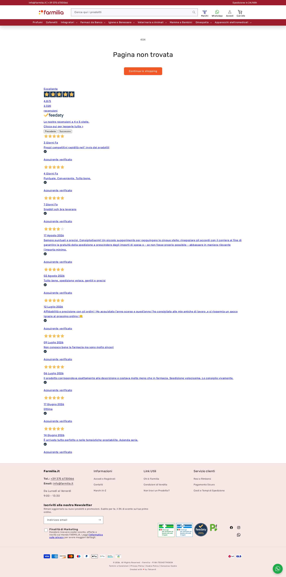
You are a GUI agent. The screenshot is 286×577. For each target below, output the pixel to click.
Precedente (50, 131)
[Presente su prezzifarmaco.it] (213, 531)
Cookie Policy (152, 566)
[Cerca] (194, 12)
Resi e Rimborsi (202, 479)
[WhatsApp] (217, 12)
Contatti (98, 484)
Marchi (204, 16)
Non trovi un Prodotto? (156, 490)
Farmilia (146, 562)
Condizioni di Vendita (155, 484)
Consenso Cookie (169, 566)
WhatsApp (217, 16)
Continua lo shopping (143, 71)
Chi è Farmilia (151, 479)
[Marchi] (204, 12)
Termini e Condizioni (119, 566)
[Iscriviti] (99, 520)
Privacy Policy (137, 566)
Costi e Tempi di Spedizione (209, 490)
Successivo (65, 131)
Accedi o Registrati (104, 479)
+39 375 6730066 (62, 478)
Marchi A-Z (100, 490)
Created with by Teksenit (143, 569)
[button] (240, 12)
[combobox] (134, 12)
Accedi (230, 16)
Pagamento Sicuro (204, 484)
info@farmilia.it (37, 2)
